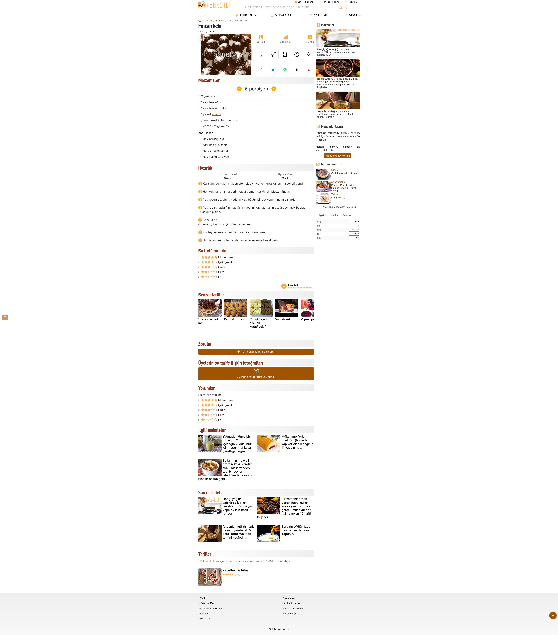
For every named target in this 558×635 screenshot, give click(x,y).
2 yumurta (208, 96)
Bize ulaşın (289, 598)
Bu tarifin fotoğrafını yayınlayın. (256, 376)
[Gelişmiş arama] (346, 8)
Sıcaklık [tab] (347, 215)
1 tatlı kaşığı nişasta (214, 145)
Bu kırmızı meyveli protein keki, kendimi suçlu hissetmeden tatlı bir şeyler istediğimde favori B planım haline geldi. (225, 470)
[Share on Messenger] (273, 70)
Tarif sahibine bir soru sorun (257, 351)
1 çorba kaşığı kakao (215, 126)
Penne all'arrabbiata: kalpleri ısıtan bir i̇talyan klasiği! (344, 188)
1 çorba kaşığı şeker (214, 151)
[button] (202, 54)
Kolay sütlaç (338, 197)
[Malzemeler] (5, 317)
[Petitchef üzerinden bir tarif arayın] (341, 7)
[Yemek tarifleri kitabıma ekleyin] (261, 54)
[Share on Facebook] (261, 70)
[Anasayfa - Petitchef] (199, 20)
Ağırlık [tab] (322, 215)
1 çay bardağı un (212, 102)
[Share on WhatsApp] (285, 70)
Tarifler (246, 15)
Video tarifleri (207, 603)
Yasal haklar (289, 613)
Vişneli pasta (310, 319)
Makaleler (283, 15)
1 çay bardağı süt (212, 139)
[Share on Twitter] (297, 70)
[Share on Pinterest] (309, 70)
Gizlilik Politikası (292, 603)
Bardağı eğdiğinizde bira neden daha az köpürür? (295, 530)
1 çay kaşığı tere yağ (215, 156)
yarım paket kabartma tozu (219, 120)
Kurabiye (285, 561)
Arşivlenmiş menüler (333, 206)
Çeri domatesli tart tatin (344, 173)
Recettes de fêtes (235, 570)
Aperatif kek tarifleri (251, 561)
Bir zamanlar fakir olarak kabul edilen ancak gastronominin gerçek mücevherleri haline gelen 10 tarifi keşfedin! (284, 508)
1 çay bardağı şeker (214, 108)
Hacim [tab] (334, 215)
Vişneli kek (283, 319)
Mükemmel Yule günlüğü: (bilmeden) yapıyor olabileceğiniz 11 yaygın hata (297, 442)
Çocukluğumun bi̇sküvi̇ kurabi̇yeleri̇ (260, 322)
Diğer (353, 15)
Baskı (353, 206)
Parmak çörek (234, 319)
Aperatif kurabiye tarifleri (218, 561)
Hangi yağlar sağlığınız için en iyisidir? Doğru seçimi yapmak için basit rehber (238, 506)
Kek (271, 561)
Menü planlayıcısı (336, 155)
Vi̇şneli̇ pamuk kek (208, 321)
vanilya (216, 114)
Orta (220, 272)
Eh (219, 277)
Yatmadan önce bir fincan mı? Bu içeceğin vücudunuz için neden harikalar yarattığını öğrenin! (237, 444)
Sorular (320, 15)
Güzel (221, 267)
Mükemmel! (225, 257)
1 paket (211, 114)
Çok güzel (224, 262)
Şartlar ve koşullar (293, 608)
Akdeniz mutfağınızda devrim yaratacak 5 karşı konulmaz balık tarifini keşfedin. (239, 532)
